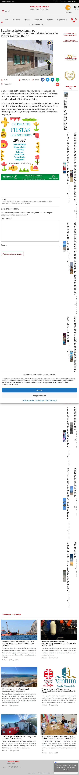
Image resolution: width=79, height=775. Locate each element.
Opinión (26, 20)
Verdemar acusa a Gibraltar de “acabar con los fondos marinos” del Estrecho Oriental (18, 643)
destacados (42, 201)
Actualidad (16, 20)
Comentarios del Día (36, 24)
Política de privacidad (41, 400)
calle (23, 201)
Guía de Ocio (38, 20)
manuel (13, 203)
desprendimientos (31, 201)
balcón (12, 201)
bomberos (18, 201)
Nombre (4, 245)
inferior (49, 201)
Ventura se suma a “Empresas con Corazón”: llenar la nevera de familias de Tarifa (59, 691)
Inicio (7, 20)
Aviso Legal (53, 400)
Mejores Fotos (62, 20)
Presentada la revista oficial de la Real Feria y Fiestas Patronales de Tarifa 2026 (59, 737)
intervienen (6, 203)
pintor (18, 203)
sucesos (27, 203)
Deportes (49, 20)
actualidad (6, 201)
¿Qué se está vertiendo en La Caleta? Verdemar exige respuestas (17, 690)
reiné (22, 203)
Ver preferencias (39, 396)
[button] (1, 22)
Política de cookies (28, 400)
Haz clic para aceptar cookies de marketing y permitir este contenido (66, 767)
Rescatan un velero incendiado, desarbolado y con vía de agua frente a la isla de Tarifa (59, 643)
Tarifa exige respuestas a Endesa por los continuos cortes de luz (19, 737)
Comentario (6, 219)
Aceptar (40, 390)
